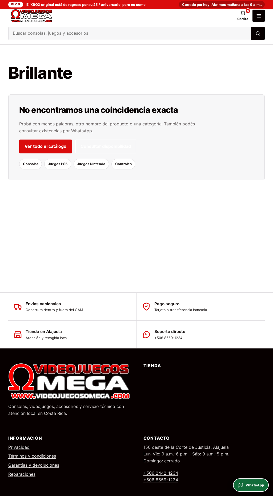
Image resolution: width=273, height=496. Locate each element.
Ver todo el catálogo (45, 146)
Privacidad (19, 447)
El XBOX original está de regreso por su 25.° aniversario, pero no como (86, 4)
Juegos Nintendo (91, 164)
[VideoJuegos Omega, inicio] (120, 15)
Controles (123, 164)
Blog (15, 4)
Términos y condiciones (32, 456)
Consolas (30, 164)
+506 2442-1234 (160, 473)
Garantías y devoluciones (33, 465)
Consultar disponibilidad (106, 146)
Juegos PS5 (57, 164)
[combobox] (129, 33)
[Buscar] (258, 33)
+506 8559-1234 (160, 479)
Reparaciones (21, 474)
